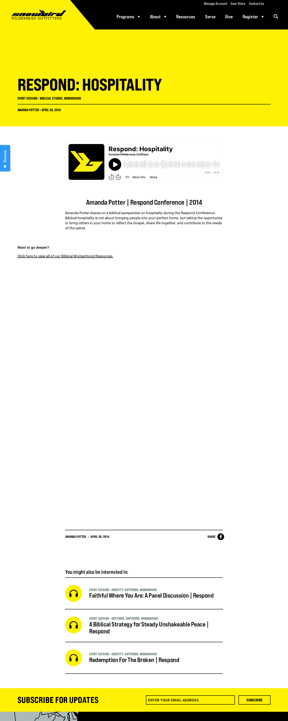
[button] (276, 16)
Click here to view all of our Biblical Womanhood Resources (64, 256)
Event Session (27, 98)
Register (250, 16)
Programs (125, 16)
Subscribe (254, 700)
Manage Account (215, 3)
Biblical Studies (51, 98)
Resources (185, 16)
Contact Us (256, 3)
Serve (210, 16)
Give (229, 16)
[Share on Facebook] (221, 537)
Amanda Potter (28, 110)
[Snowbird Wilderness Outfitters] (47, 14)
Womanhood (72, 98)
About (155, 16)
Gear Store (238, 3)
